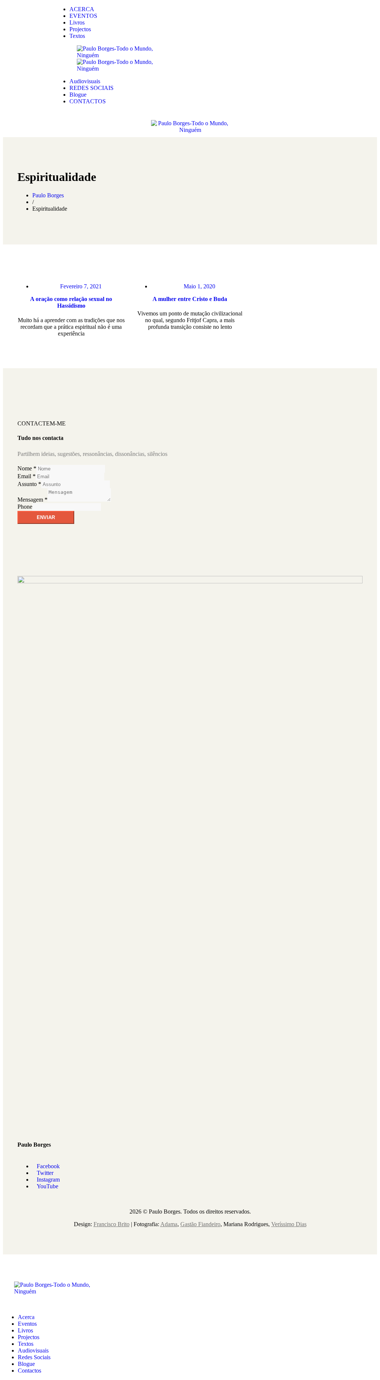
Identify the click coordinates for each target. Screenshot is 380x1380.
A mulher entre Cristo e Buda (190, 299)
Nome (26, 468)
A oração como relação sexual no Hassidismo (71, 302)
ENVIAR (46, 517)
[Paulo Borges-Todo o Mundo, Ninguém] (117, 55)
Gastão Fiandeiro (200, 1224)
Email (26, 476)
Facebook (48, 1166)
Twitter (45, 1173)
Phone (24, 506)
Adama (168, 1224)
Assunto (29, 484)
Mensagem (32, 499)
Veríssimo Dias (289, 1224)
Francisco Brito (112, 1224)
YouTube (47, 1186)
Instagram (48, 1179)
